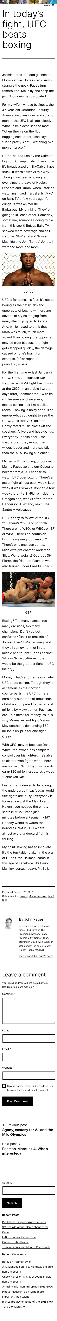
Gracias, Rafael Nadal (15, 1242)
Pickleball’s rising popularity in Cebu (24, 1222)
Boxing (23, 896)
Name (7, 1030)
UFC (4, 900)
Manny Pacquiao (38, 896)
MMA (51, 896)
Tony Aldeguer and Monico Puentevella (26, 1247)
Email (6, 1049)
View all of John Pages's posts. (36, 956)
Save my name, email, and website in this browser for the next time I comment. (30, 1088)
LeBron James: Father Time (19, 1237)
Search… (7, 1182)
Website (7, 1067)
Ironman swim (22, 1261)
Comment (9, 993)
